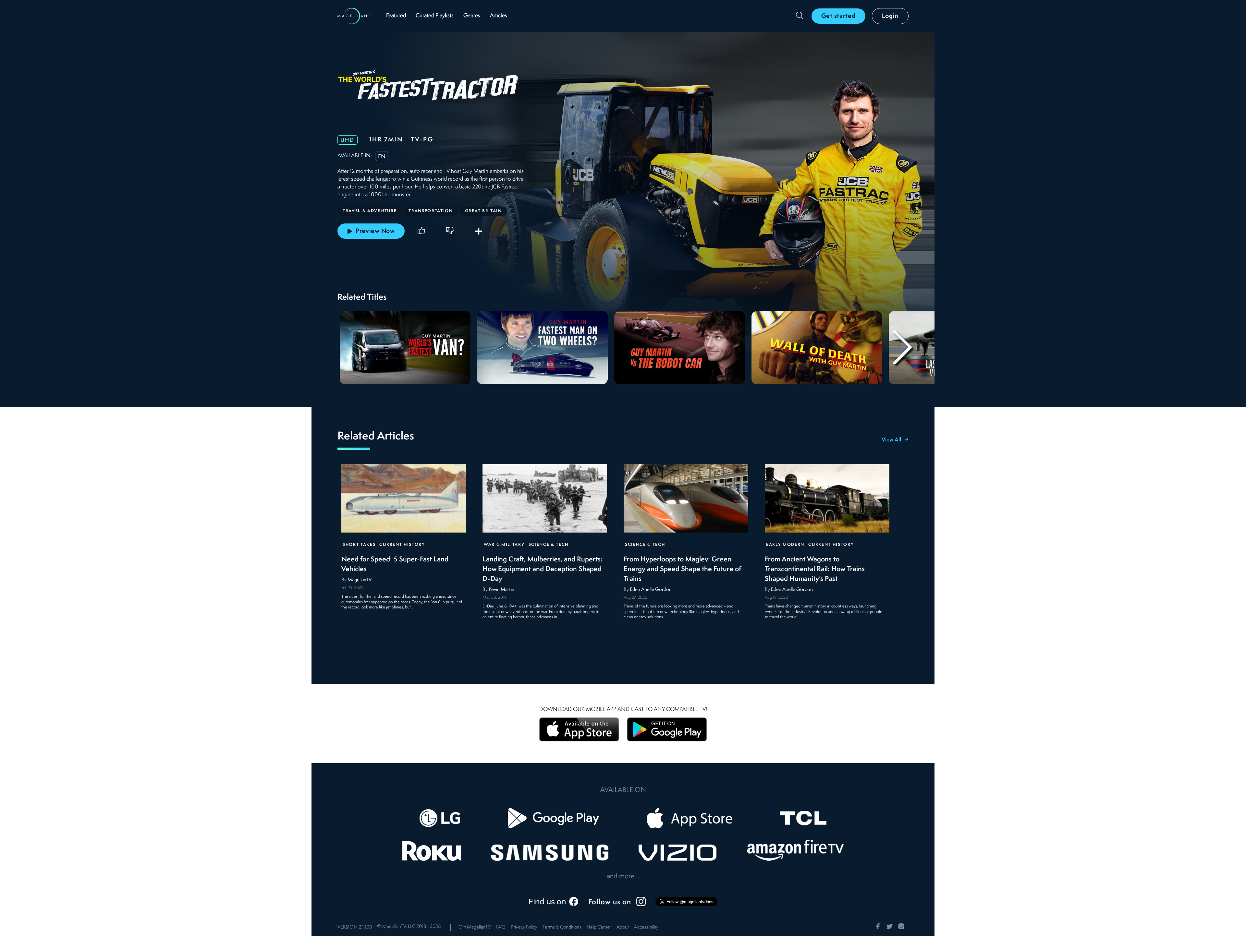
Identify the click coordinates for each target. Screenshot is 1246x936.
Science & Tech (549, 545)
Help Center (599, 927)
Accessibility (646, 927)
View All (891, 440)
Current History (402, 545)
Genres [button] (471, 15)
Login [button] (890, 16)
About (623, 927)
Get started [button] (838, 16)
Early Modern (785, 545)
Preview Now (375, 231)
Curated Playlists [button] (435, 15)
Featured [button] (396, 15)
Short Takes (359, 545)
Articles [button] (498, 15)
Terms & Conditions (562, 927)
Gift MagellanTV (474, 927)
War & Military (504, 545)
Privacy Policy (524, 927)
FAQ (501, 927)
